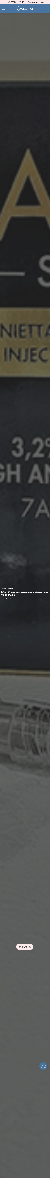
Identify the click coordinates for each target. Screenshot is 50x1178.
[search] (46, 9)
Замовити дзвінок (36, 2)
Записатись (25, 947)
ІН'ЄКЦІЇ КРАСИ (7, 589)
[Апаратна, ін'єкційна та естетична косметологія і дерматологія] (25, 8)
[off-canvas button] (3, 8)
